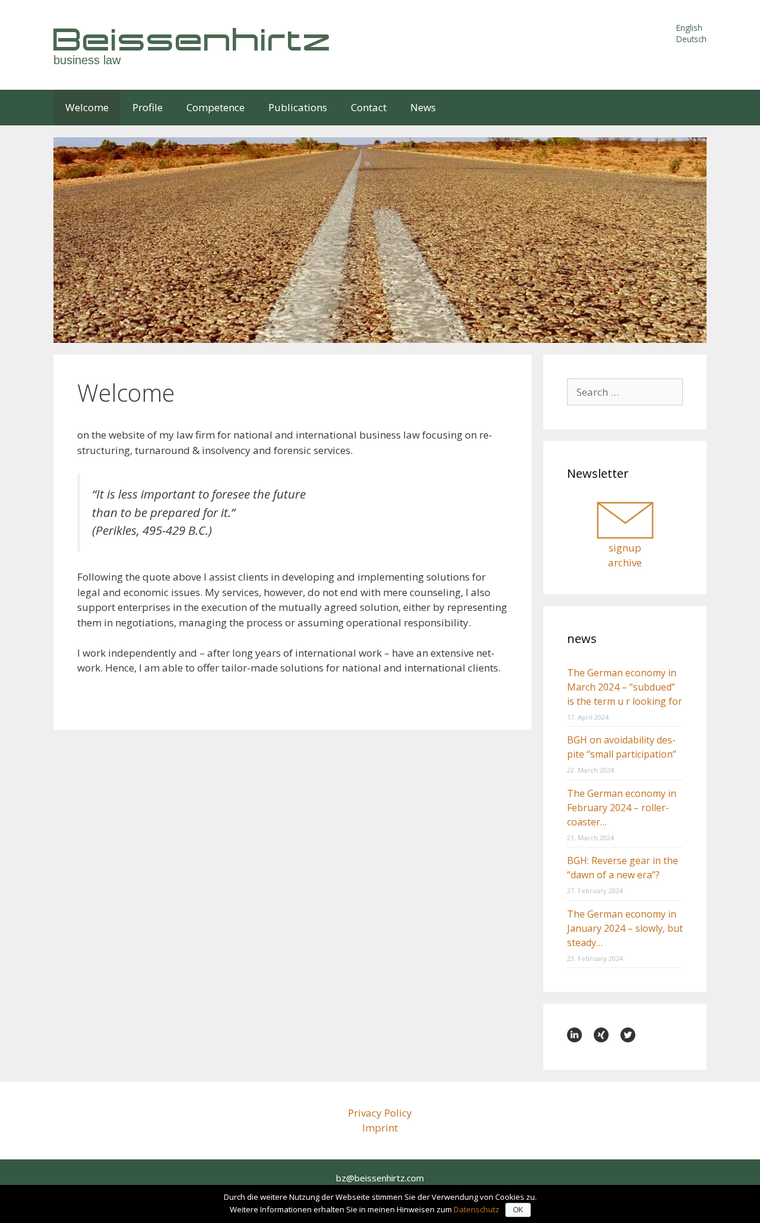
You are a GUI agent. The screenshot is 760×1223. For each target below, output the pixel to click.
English (689, 27)
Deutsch (691, 39)
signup (625, 547)
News (423, 107)
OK (518, 1210)
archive (625, 562)
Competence (215, 107)
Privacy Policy (380, 1113)
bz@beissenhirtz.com (380, 1178)
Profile (147, 107)
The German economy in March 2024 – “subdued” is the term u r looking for (624, 687)
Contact (369, 107)
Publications (297, 107)
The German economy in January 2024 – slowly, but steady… (625, 928)
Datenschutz (476, 1209)
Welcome (87, 107)
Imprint (380, 1127)
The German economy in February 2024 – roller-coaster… (621, 807)
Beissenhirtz (192, 39)
